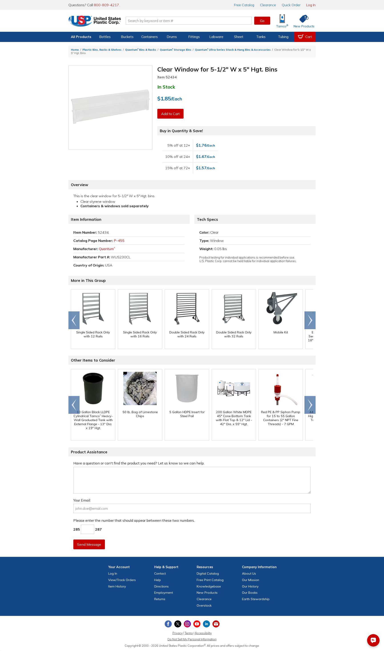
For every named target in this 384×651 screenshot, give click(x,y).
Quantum (107, 249)
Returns (159, 599)
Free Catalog (210, 580)
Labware (216, 37)
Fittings (194, 37)
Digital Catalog (208, 573)
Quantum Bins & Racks (140, 49)
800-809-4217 (106, 5)
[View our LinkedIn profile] (206, 623)
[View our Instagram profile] (187, 623)
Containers (149, 37)
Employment (163, 593)
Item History (117, 586)
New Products (207, 593)
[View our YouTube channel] (196, 623)
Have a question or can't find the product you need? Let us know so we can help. (138, 463)
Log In (311, 5)
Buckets (127, 37)
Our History (250, 586)
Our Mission (250, 580)
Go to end (74, 320)
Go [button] (262, 20)
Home (75, 49)
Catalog (244, 5)
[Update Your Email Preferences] (216, 623)
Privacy (177, 633)
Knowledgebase (209, 586)
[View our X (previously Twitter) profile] (177, 623)
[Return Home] (94, 22)
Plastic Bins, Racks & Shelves (102, 49)
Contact (160, 573)
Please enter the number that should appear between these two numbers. (134, 520)
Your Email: (82, 500)
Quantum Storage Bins (175, 49)
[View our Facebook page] (168, 623)
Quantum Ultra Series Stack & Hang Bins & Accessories (233, 49)
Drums (172, 37)
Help (157, 580)
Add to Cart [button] (170, 113)
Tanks (261, 37)
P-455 (119, 240)
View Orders (122, 580)
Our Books (250, 593)
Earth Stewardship (256, 599)
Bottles (105, 37)
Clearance (268, 5)
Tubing (283, 37)
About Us (249, 573)
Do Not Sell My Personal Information (192, 639)
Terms (189, 633)
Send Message (89, 544)
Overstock (204, 605)
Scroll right (310, 320)
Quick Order (291, 5)
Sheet (238, 37)
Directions (161, 586)
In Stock (166, 87)
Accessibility (203, 633)
